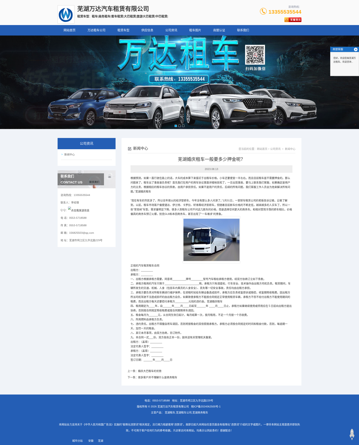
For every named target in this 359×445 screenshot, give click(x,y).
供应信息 (147, 30)
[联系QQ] (78, 209)
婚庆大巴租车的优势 (150, 370)
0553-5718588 (161, 400)
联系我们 (243, 30)
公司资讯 (171, 30)
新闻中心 (69, 154)
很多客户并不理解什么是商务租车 (157, 377)
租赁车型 (123, 30)
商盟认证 (219, 30)
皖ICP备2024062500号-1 (206, 406)
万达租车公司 (96, 30)
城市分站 (77, 440)
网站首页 (70, 30)
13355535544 (285, 12)
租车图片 (195, 30)
